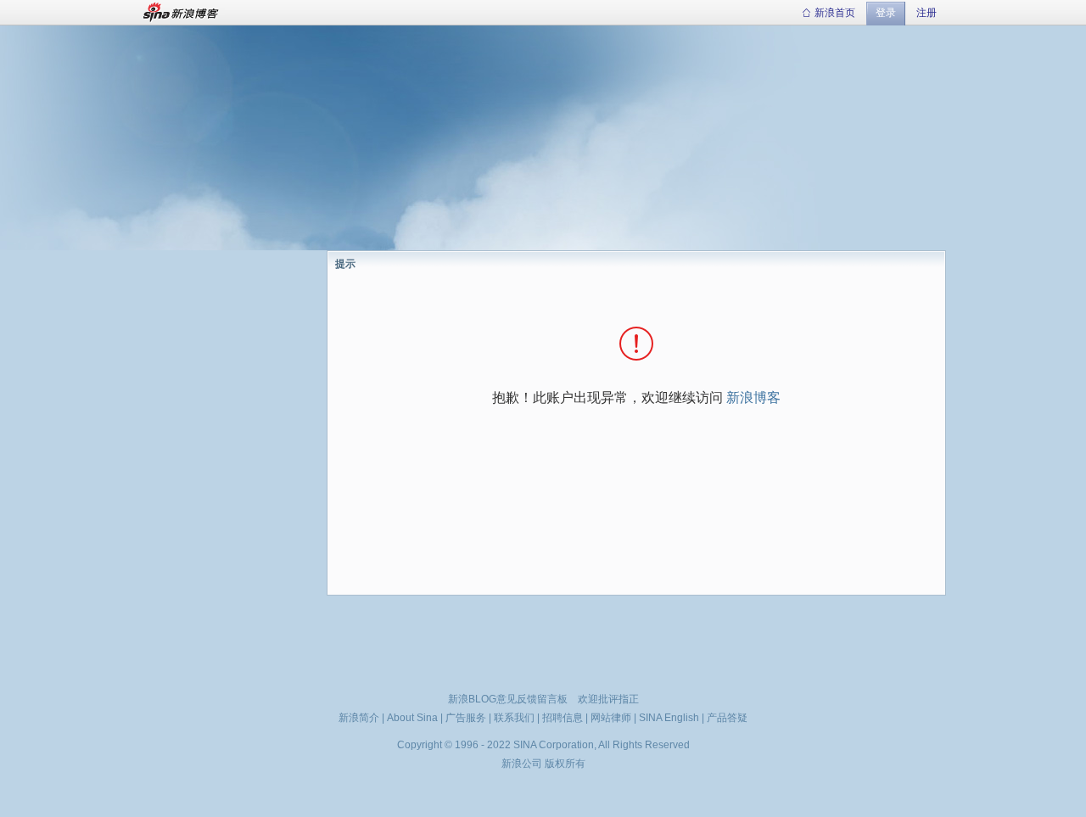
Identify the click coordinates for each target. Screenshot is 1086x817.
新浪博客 (753, 397)
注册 (926, 13)
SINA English (669, 718)
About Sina (412, 718)
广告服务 (465, 718)
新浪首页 (834, 13)
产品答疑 (727, 718)
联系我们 (514, 718)
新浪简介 (359, 718)
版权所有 (565, 763)
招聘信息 (562, 718)
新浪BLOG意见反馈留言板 (508, 699)
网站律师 (611, 718)
